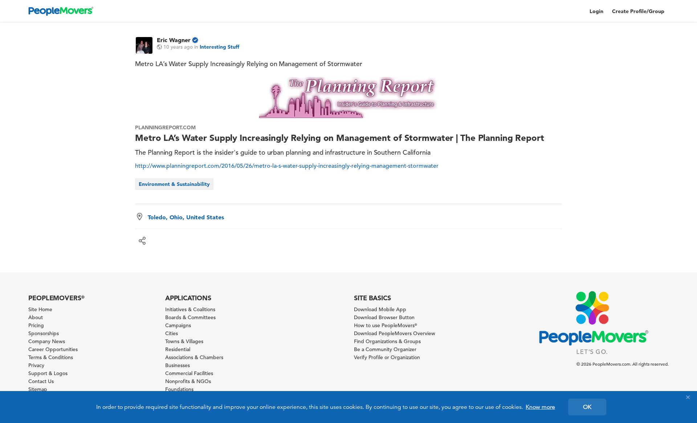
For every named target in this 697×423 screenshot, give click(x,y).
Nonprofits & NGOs (188, 381)
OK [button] (587, 407)
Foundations (179, 389)
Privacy (36, 365)
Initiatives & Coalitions (190, 309)
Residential (177, 349)
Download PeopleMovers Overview (394, 333)
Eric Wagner (174, 40)
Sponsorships (43, 333)
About (35, 317)
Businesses (177, 365)
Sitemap (37, 389)
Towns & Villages (184, 341)
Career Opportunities (53, 349)
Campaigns (178, 325)
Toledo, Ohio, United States (186, 217)
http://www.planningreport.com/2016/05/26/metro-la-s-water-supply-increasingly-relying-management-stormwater (287, 166)
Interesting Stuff (219, 47)
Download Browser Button (384, 317)
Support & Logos (48, 373)
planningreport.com (165, 127)
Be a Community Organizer (385, 349)
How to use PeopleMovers (385, 325)
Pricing (36, 325)
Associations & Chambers (194, 357)
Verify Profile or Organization (387, 357)
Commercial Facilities (189, 373)
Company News (46, 341)
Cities (171, 333)
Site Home (40, 309)
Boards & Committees (190, 317)
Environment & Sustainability (174, 184)
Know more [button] (540, 407)
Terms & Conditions (50, 357)
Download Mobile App (380, 309)
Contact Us (41, 381)
